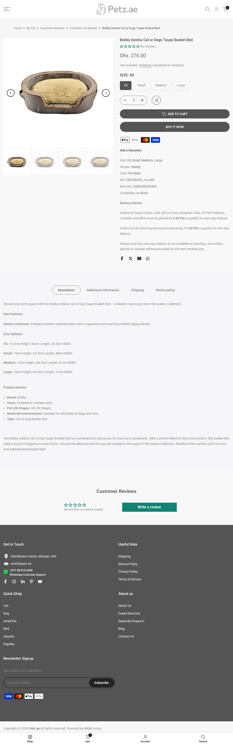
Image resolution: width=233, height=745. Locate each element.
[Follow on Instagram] (14, 581)
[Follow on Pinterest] (31, 581)
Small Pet (10, 621)
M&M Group (92, 728)
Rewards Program (131, 621)
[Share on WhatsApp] (148, 258)
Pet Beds (134, 173)
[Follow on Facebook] (5, 581)
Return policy (165, 290)
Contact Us (126, 636)
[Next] (106, 93)
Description (66, 290)
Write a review (149, 507)
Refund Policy (128, 564)
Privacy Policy (128, 571)
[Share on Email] (139, 258)
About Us (124, 605)
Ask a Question (131, 150)
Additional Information (102, 290)
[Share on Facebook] (122, 258)
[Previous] (11, 93)
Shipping (145, 65)
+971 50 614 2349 (21, 570)
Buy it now (175, 127)
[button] (129, 46)
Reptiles (9, 644)
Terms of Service (129, 579)
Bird (6, 628)
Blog (121, 628)
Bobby (136, 167)
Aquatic (8, 636)
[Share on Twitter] (131, 258)
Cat (5, 605)
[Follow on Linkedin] (23, 581)
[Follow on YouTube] (40, 581)
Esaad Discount (129, 613)
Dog (6, 613)
